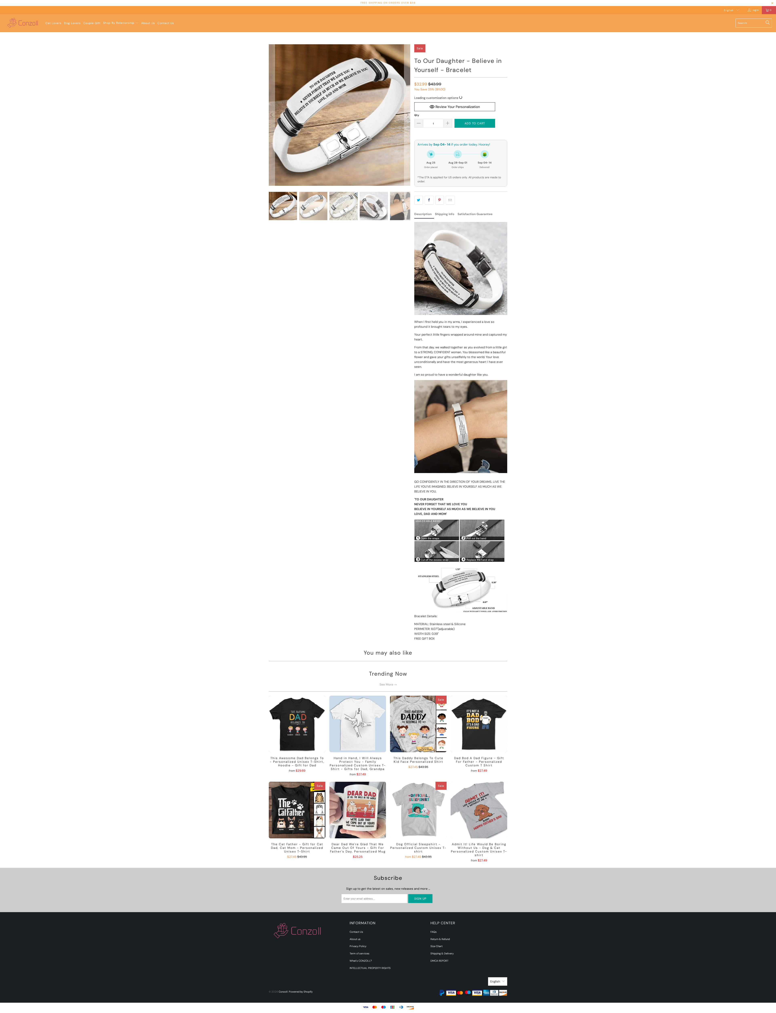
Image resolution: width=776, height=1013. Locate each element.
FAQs (433, 932)
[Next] (407, 115)
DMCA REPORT (439, 960)
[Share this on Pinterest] (439, 200)
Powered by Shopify (301, 991)
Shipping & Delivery (442, 953)
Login (755, 10)
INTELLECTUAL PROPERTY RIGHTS (370, 968)
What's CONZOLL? (361, 960)
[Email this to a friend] (450, 200)
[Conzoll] (22, 23)
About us (355, 939)
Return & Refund (440, 939)
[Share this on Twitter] (418, 200)
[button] (121, 23)
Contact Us (356, 932)
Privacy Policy (358, 946)
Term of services (359, 953)
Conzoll (283, 991)
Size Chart (436, 946)
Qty (416, 115)
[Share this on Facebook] (429, 200)
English (729, 10)
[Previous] (272, 115)
